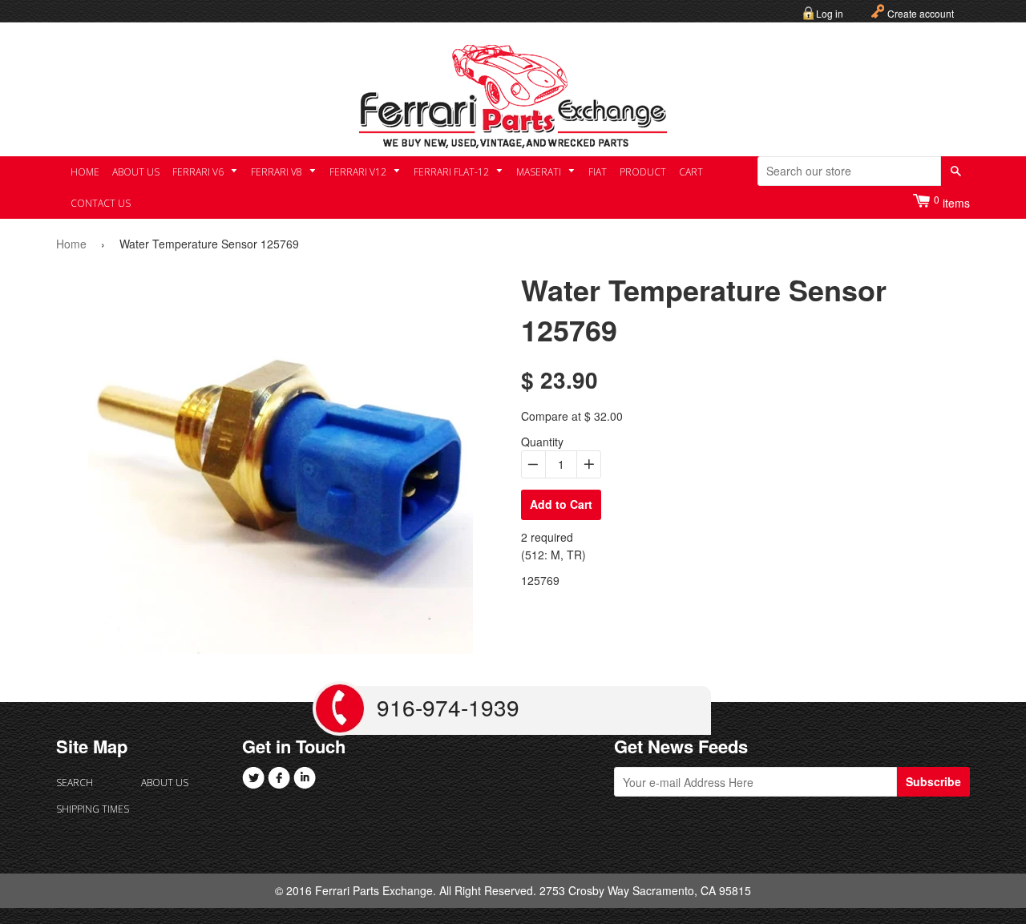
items (952, 201)
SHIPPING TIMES (92, 809)
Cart (691, 172)
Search (74, 782)
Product (643, 172)
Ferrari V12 (359, 172)
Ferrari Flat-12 (452, 172)
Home (85, 172)
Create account (920, 13)
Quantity (542, 442)
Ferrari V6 (199, 172)
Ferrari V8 (278, 172)
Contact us (101, 203)
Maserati (539, 172)
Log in (829, 13)
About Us (136, 172)
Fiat (597, 172)
